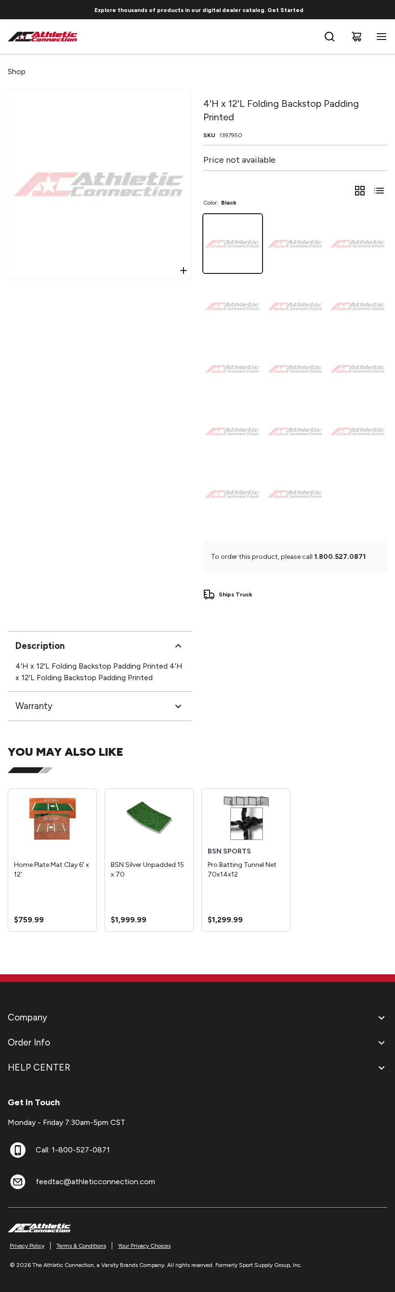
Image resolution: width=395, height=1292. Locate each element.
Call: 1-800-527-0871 (73, 1149)
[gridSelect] (360, 190)
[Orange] (232, 431)
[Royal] (232, 368)
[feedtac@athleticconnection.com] (18, 1182)
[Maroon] (295, 306)
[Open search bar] (329, 36)
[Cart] (356, 36)
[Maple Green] (358, 243)
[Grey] (358, 306)
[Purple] (232, 494)
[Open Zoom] (183, 270)
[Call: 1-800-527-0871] (18, 1150)
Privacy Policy (27, 1245)
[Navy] (295, 368)
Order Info (29, 1042)
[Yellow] (295, 494)
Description (40, 645)
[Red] (295, 243)
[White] (295, 431)
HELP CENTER (39, 1067)
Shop (17, 71)
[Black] (232, 243)
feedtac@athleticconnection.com (95, 1181)
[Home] (43, 36)
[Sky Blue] (358, 368)
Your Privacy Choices (144, 1245)
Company (27, 1017)
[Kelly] (358, 431)
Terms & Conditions (81, 1245)
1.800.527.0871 (340, 557)
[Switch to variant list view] (379, 190)
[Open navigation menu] (379, 36)
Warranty (34, 705)
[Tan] (232, 306)
